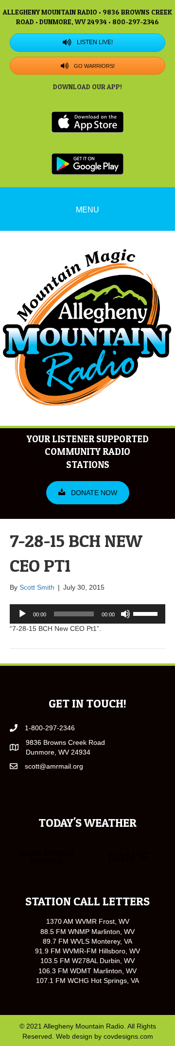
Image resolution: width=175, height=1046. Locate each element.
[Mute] (125, 614)
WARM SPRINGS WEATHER (87, 857)
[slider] (146, 613)
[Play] (22, 614)
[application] (87, 614)
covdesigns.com (128, 1036)
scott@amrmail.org (54, 766)
